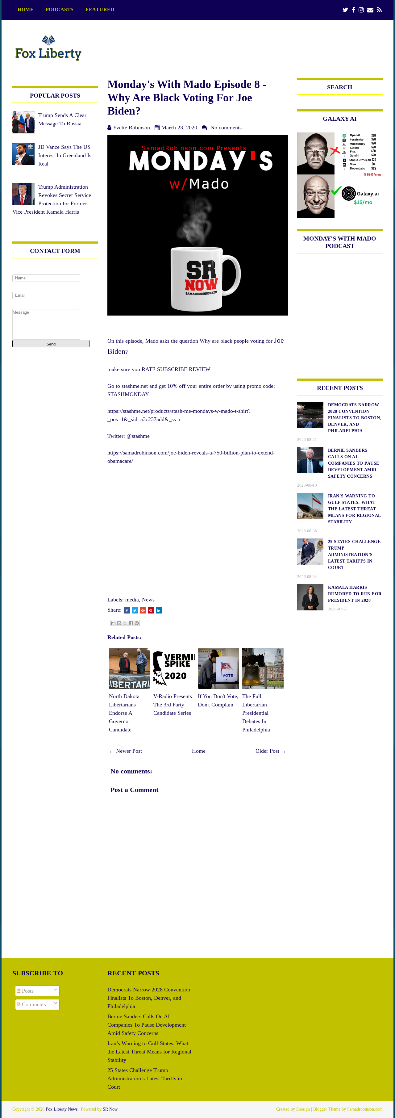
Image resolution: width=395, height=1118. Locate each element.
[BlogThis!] (119, 623)
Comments (33, 1004)
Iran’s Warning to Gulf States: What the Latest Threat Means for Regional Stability (149, 1051)
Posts (27, 991)
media (132, 600)
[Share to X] (125, 623)
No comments (226, 127)
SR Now (110, 1109)
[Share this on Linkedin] (159, 610)
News (148, 600)
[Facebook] (353, 10)
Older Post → (271, 751)
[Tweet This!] (135, 610)
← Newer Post (125, 751)
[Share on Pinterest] (151, 610)
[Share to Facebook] (131, 623)
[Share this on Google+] (143, 610)
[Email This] (113, 623)
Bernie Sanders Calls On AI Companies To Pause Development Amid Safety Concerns (146, 1024)
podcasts (60, 9)
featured (99, 9)
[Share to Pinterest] (137, 623)
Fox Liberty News (61, 1109)
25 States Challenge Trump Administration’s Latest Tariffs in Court (144, 1078)
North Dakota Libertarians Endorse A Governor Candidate (124, 713)
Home (26, 9)
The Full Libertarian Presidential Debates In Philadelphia (256, 713)
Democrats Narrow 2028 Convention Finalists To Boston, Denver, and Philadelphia (148, 997)
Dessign (303, 1109)
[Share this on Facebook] (127, 610)
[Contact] (370, 10)
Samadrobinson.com (365, 1109)
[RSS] (379, 10)
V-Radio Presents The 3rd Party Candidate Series (172, 704)
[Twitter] (345, 10)
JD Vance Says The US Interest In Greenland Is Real (64, 155)
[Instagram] (361, 10)
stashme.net (135, 386)
